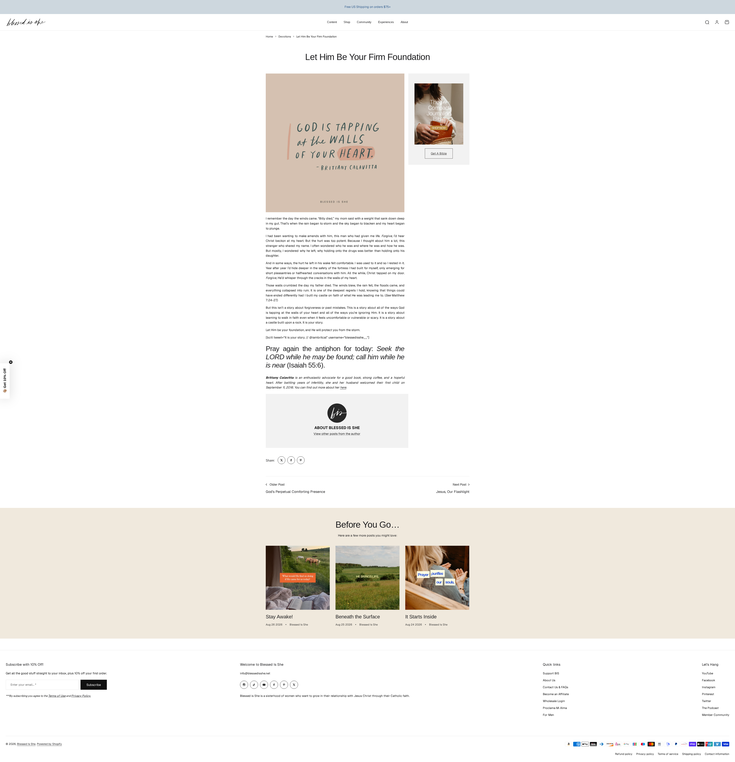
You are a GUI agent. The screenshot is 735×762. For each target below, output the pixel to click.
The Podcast (710, 708)
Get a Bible (439, 153)
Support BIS (551, 673)
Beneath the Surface (358, 617)
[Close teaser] (11, 362)
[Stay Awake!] (298, 578)
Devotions (284, 36)
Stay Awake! (279, 617)
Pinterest (708, 694)
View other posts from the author (337, 434)
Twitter (706, 701)
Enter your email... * (23, 684)
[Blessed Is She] (26, 22)
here (343, 387)
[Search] (707, 22)
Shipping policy (691, 754)
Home (269, 36)
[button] (5, 381)
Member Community (715, 715)
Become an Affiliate (556, 694)
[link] (281, 460)
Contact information (717, 754)
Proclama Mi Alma (555, 708)
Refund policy (623, 754)
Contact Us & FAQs (555, 687)
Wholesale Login (554, 701)
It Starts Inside (421, 617)
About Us (549, 680)
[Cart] (727, 22)
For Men (548, 715)
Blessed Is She (26, 744)
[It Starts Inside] (437, 578)
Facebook (708, 680)
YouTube (707, 673)
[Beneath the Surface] (367, 578)
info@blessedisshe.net (255, 673)
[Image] (438, 114)
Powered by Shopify (49, 744)
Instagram (708, 687)
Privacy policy (645, 754)
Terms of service (668, 754)
